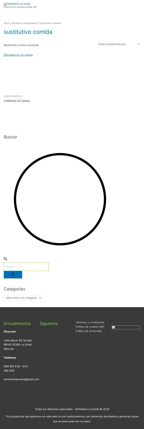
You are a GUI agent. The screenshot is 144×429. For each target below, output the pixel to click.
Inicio (7, 23)
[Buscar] (13, 275)
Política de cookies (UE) (90, 326)
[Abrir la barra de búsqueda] (5, 259)
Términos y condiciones (90, 322)
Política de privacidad (89, 330)
